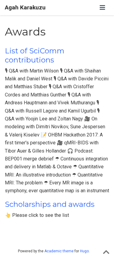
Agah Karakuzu (25, 7)
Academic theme (59, 251)
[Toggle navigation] (102, 7)
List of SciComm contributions (34, 55)
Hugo (84, 251)
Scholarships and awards (50, 204)
